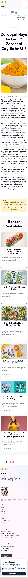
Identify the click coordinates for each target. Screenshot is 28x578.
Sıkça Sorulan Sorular (6, 520)
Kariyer (2, 516)
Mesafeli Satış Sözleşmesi (7, 546)
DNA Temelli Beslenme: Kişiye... (8, 540)
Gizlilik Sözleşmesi (5, 548)
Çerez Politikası (4, 550)
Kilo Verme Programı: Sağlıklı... (8, 537)
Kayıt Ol (3, 514)
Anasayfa (3, 15)
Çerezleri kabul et (14, 573)
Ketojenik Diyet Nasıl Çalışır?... (8, 533)
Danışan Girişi (4, 511)
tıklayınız (15, 567)
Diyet (13, 15)
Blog (9, 15)
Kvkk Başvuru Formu (5, 553)
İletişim (2, 522)
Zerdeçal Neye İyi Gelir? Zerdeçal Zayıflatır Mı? (21, 17)
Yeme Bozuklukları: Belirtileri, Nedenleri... (10, 535)
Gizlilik (19, 568)
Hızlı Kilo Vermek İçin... (6, 531)
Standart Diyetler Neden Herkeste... (9, 529)
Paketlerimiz (4, 518)
